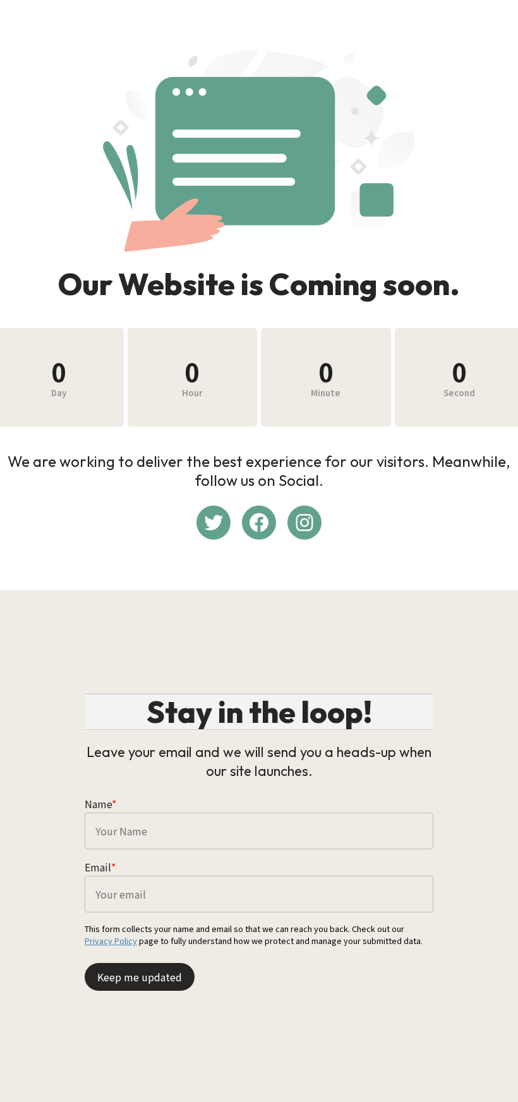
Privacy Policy (111, 941)
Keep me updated (139, 976)
